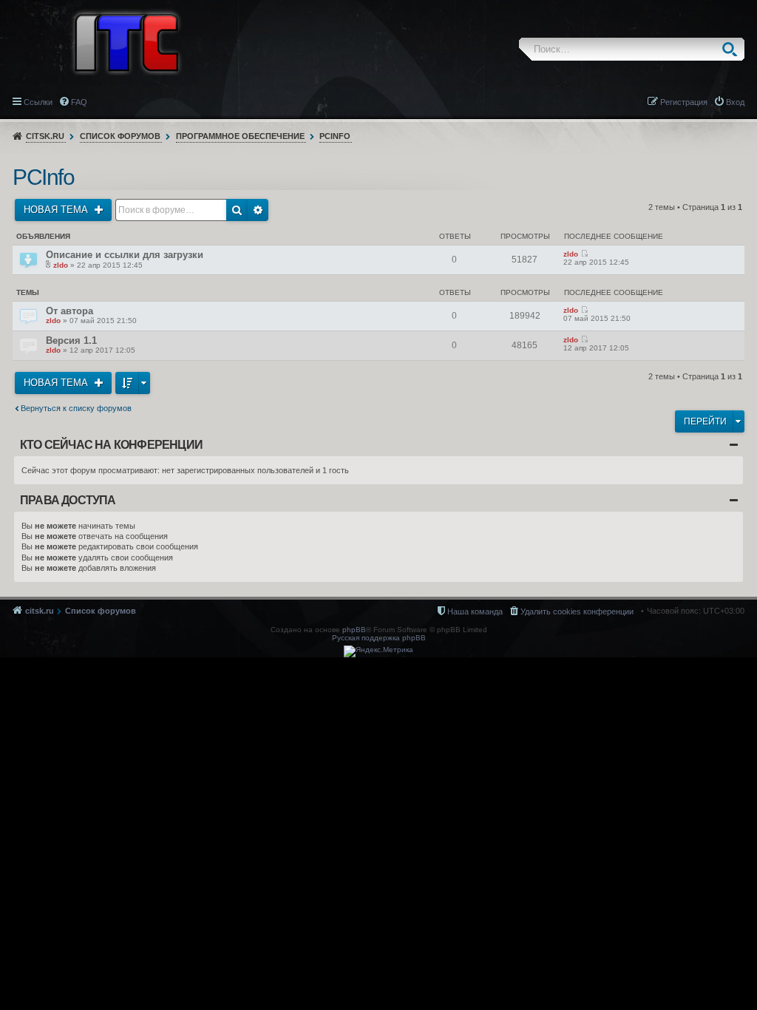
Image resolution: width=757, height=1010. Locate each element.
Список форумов (120, 136)
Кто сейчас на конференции (111, 444)
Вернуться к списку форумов (76, 408)
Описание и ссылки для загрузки (124, 254)
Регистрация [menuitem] (683, 102)
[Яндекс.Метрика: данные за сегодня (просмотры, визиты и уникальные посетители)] (378, 651)
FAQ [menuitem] (79, 102)
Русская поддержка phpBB (379, 638)
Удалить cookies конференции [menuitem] (577, 611)
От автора (69, 310)
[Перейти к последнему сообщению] (584, 254)
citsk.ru (45, 136)
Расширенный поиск (258, 210)
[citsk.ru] (126, 41)
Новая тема (57, 209)
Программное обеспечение (240, 136)
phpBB (354, 630)
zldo (60, 265)
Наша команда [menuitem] (475, 611)
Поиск (733, 49)
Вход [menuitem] (735, 102)
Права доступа (68, 500)
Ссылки (38, 102)
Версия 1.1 (71, 340)
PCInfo (334, 136)
